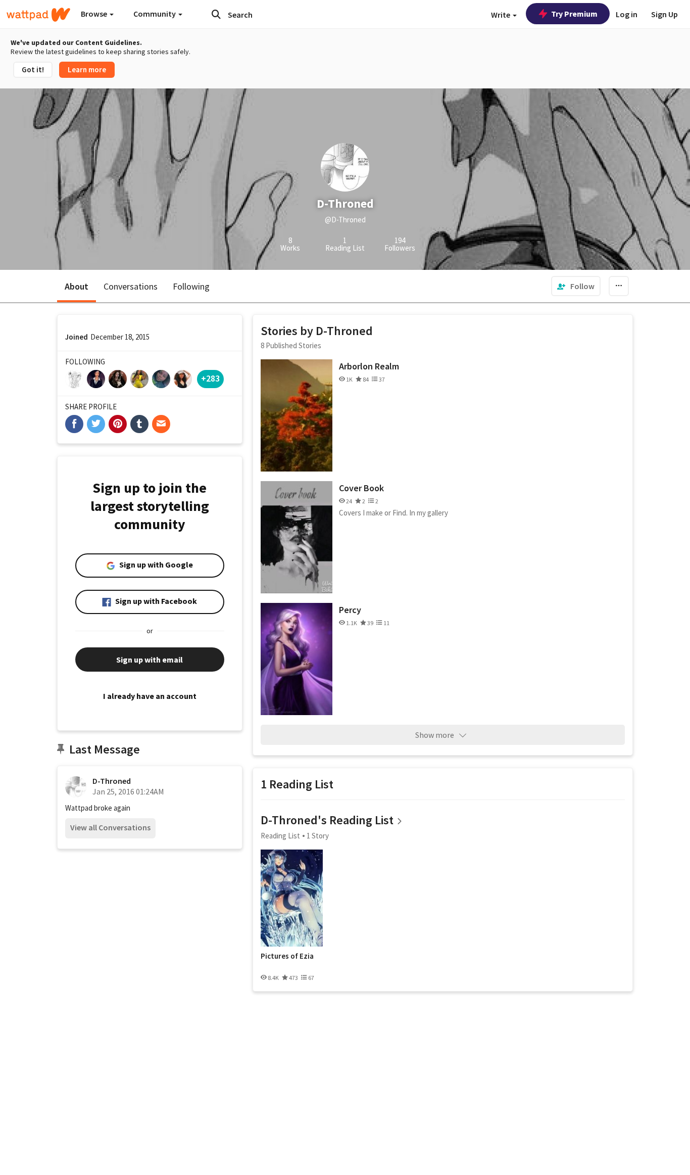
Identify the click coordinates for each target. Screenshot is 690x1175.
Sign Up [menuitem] (664, 14)
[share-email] (161, 424)
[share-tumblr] (139, 424)
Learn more (87, 69)
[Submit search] (216, 14)
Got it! (33, 69)
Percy (350, 610)
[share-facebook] (74, 424)
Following (191, 286)
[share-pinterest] (118, 424)
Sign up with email (149, 659)
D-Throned (111, 780)
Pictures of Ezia (287, 956)
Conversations (131, 286)
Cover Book (361, 488)
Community (155, 14)
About (76, 286)
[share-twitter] (96, 424)
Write (501, 15)
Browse (95, 14)
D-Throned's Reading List (327, 820)
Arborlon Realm (369, 366)
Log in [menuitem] (626, 14)
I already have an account (149, 696)
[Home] (38, 14)
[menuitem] (576, 286)
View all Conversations (110, 827)
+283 (210, 378)
